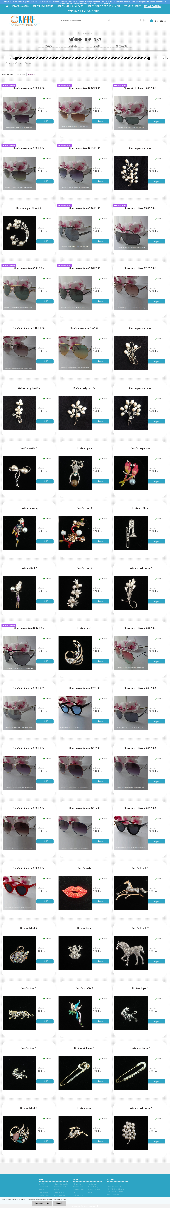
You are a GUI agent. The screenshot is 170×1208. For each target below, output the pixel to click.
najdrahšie (31, 74)
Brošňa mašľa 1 (29, 448)
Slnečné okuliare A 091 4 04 (29, 808)
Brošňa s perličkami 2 (28, 208)
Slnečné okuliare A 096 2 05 (29, 688)
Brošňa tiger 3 (140, 988)
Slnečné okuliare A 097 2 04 (140, 688)
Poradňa (41, 1189)
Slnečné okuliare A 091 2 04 (84, 748)
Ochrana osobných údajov (60, 1188)
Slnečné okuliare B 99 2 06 (29, 628)
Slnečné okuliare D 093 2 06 (29, 88)
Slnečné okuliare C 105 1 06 (140, 268)
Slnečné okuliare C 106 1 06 (29, 328)
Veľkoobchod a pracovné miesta (59, 1194)
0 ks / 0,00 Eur (160, 21)
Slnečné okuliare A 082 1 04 (84, 688)
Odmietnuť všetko (42, 1203)
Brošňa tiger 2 (29, 1048)
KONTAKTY (42, 1184)
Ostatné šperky (92, 1184)
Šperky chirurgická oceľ (78, 1191)
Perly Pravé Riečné (78, 1187)
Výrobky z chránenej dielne (94, 1191)
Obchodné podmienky (61, 1184)
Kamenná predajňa (44, 1187)
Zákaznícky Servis (44, 1192)
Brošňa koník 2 (140, 928)
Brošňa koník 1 (140, 868)
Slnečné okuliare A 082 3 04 (29, 868)
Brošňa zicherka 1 (84, 1048)
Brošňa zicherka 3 (140, 1048)
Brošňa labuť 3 (28, 1108)
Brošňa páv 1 (84, 628)
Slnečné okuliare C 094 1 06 (84, 208)
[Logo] (24, 20)
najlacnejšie (21, 74)
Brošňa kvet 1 (84, 508)
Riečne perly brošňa (140, 148)
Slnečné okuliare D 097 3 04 (29, 148)
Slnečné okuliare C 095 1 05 (140, 208)
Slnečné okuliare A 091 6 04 (84, 808)
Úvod (79, 33)
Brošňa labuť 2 (28, 928)
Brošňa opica (84, 448)
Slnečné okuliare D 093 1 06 (140, 88)
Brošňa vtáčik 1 (84, 988)
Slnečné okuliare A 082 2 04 (140, 808)
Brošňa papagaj (29, 508)
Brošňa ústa (84, 868)
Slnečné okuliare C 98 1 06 (29, 268)
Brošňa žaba (84, 928)
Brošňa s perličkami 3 (140, 568)
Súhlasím (59, 1203)
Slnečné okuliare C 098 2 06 (84, 268)
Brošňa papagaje (140, 448)
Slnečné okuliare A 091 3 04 (140, 748)
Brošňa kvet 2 (84, 568)
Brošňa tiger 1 (29, 988)
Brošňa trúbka (140, 508)
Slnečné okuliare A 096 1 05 (140, 628)
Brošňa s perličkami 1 (140, 1108)
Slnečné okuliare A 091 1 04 (29, 748)
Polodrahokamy (78, 1184)
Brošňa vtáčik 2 (29, 568)
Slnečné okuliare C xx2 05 (84, 328)
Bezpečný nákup (44, 1195)
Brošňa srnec (84, 1108)
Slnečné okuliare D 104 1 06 (84, 148)
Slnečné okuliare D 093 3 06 (84, 88)
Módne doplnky (93, 1187)
